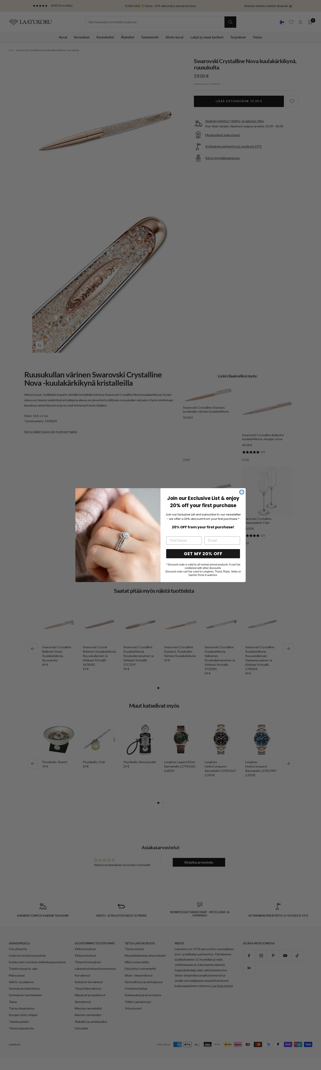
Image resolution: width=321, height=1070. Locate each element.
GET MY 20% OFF (203, 554)
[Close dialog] (242, 492)
